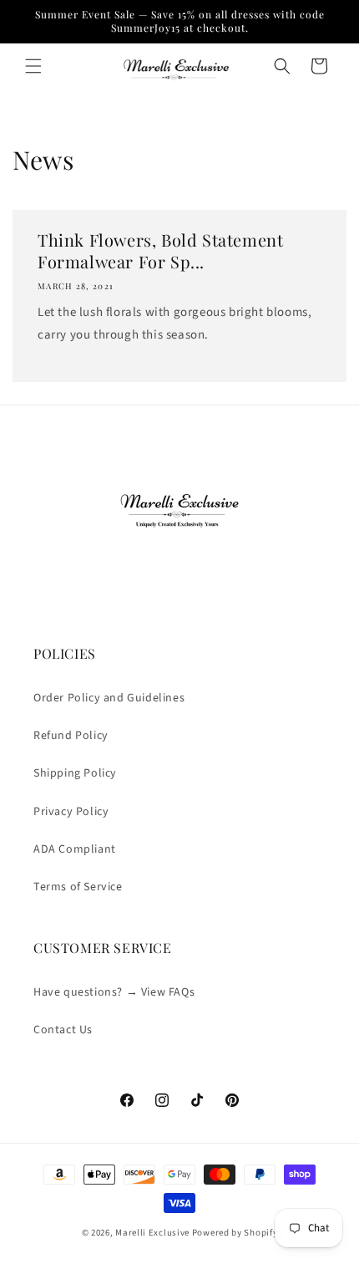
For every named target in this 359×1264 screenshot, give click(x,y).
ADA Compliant (74, 849)
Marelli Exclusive (152, 1232)
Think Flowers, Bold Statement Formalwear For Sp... (160, 251)
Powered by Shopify (235, 1232)
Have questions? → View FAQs (114, 992)
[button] (33, 66)
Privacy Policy (71, 811)
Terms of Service (78, 887)
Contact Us (63, 1030)
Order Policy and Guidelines (109, 698)
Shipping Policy (75, 773)
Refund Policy (71, 735)
